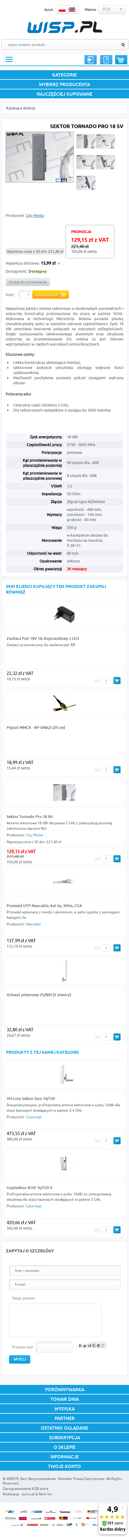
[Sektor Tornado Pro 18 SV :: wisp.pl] (40, 181)
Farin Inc (45, 1494)
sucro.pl (28, 1494)
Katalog (12, 108)
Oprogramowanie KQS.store (26, 1488)
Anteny (29, 108)
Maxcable (33, 924)
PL (62, 9)
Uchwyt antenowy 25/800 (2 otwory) (39, 994)
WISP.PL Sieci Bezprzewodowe (31, 1478)
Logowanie (90, 59)
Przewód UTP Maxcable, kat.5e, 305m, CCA (44, 905)
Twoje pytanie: (24, 1298)
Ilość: (10, 294)
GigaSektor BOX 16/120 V (29, 1187)
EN (72, 9)
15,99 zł (48, 263)
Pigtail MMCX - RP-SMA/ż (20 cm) (36, 727)
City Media (35, 215)
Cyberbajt (34, 1117)
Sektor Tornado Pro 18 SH (29, 816)
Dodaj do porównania (28, 282)
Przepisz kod (22, 1347)
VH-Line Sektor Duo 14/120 (31, 1098)
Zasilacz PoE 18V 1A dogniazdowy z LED (43, 638)
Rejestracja (106, 59)
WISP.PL (64, 27)
